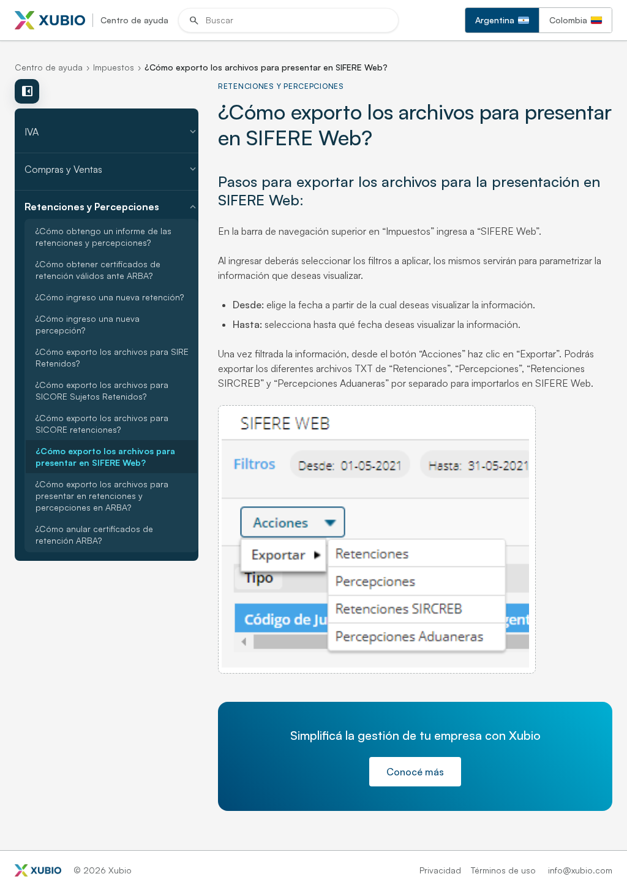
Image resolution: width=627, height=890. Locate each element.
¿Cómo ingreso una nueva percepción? (88, 324)
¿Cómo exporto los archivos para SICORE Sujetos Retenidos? (102, 390)
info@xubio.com (580, 870)
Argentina (494, 20)
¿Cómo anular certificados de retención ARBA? (94, 534)
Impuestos (113, 67)
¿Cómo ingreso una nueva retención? (110, 297)
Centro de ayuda (49, 67)
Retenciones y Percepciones (111, 206)
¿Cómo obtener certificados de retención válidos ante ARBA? (98, 270)
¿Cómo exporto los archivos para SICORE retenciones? (102, 424)
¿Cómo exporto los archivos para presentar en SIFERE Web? (105, 457)
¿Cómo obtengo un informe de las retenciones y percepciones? (103, 237)
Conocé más (415, 772)
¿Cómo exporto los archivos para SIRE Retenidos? (112, 357)
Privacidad (440, 870)
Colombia (568, 20)
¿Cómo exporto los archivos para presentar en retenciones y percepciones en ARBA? (102, 495)
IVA (111, 132)
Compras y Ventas (111, 169)
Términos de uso (503, 870)
